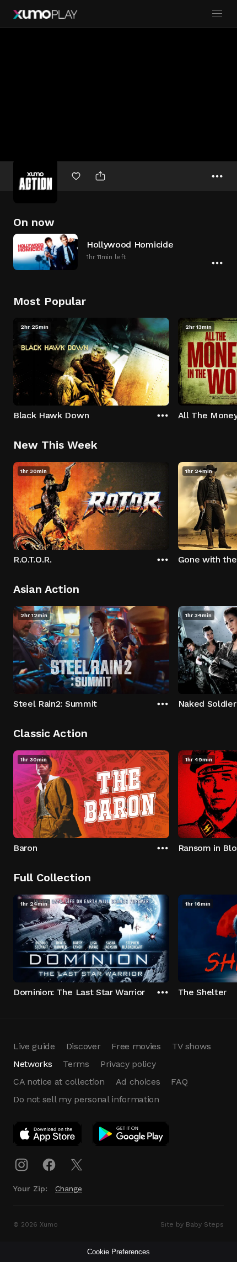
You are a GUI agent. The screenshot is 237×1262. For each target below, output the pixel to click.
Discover (83, 1046)
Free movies (135, 1046)
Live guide (34, 1046)
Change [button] (68, 1188)
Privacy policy (128, 1064)
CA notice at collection (59, 1081)
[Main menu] (217, 13)
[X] (76, 1164)
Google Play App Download (131, 1136)
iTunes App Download (48, 1136)
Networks (32, 1064)
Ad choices (138, 1081)
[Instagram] (21, 1164)
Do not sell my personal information (86, 1099)
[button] (118, 252)
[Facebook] (49, 1164)
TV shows (191, 1046)
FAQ (179, 1081)
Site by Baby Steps (192, 1224)
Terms (76, 1064)
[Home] (45, 14)
